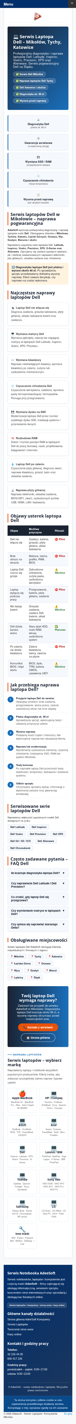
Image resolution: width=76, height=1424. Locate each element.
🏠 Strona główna (38, 1038)
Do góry (68, 1413)
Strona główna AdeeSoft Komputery (28, 1319)
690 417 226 (14, 1358)
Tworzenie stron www (20, 1329)
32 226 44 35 (15, 1354)
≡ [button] (72, 3)
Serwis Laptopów (17, 1324)
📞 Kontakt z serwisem (38, 1027)
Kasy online (14, 1334)
